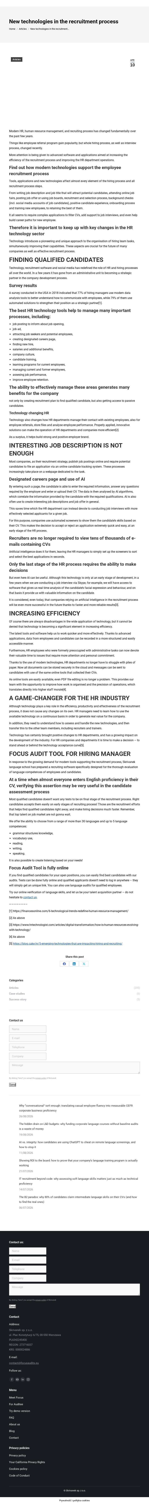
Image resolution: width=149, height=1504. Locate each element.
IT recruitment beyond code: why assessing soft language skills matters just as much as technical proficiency (78, 1181)
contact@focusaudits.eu (24, 1363)
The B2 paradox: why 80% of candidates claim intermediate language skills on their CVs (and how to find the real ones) (78, 1199)
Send (12, 1084)
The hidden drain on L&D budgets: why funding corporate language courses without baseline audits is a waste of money (78, 1126)
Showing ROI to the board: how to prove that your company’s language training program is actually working (78, 1163)
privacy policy (40, 1078)
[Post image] (12, 1107)
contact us (30, 897)
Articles (17, 59)
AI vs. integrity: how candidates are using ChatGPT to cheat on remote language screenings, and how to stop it (77, 1145)
